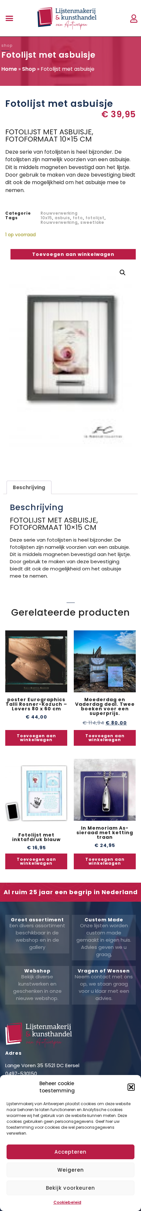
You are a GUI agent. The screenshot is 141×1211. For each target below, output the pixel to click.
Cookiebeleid (67, 1202)
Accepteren (70, 1151)
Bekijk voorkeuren (70, 1187)
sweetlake (92, 222)
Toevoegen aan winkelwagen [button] (36, 737)
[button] (131, 1087)
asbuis (62, 218)
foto (78, 218)
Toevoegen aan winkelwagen (73, 254)
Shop (29, 69)
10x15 (46, 218)
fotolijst (95, 218)
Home (9, 69)
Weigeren (70, 1169)
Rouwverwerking (59, 213)
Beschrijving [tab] (29, 487)
